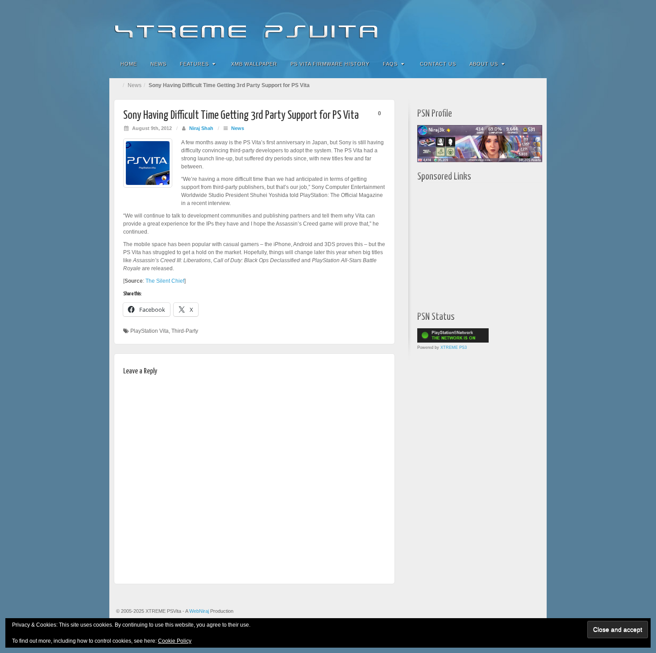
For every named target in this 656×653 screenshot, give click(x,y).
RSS (534, 26)
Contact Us (438, 64)
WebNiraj (199, 611)
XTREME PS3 (453, 347)
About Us (483, 64)
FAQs (390, 64)
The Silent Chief (164, 281)
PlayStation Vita (149, 331)
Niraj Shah (201, 128)
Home (128, 64)
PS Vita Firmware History (330, 64)
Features (194, 64)
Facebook (473, 26)
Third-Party (184, 331)
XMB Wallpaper (254, 64)
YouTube (521, 26)
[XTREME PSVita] (328, 25)
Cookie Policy (174, 641)
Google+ (497, 26)
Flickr (485, 26)
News (158, 64)
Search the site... (534, 64)
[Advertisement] (473, 244)
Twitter (509, 26)
